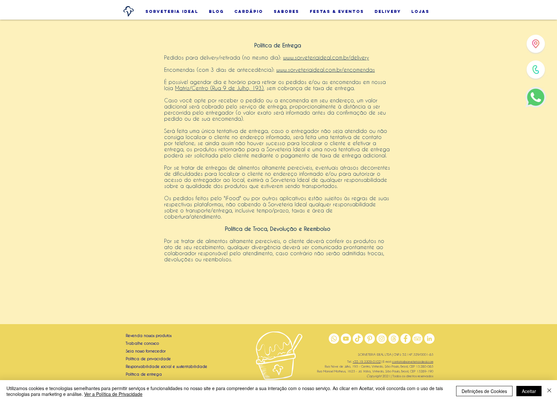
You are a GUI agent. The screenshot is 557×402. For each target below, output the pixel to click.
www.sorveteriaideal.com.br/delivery (326, 57)
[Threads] (393, 338)
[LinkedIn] (429, 338)
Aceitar (529, 391)
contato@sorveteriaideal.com (412, 361)
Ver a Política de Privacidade (113, 394)
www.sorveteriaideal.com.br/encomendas (325, 70)
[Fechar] (549, 391)
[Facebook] (405, 338)
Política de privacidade (148, 358)
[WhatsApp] (535, 97)
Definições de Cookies (484, 391)
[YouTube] (346, 338)
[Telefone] (535, 69)
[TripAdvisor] (417, 338)
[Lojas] (535, 43)
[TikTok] (358, 338)
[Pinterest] (370, 338)
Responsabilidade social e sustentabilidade (166, 366)
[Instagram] (381, 338)
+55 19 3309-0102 (367, 361)
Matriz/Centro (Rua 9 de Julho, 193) (219, 88)
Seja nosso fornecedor (146, 351)
